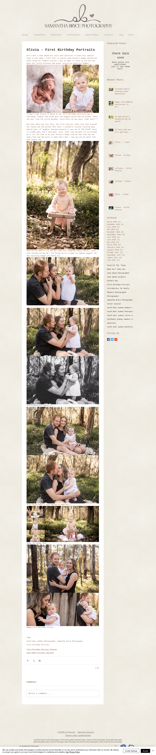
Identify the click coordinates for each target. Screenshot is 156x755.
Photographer (113, 296)
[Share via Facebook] (28, 660)
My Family (124, 288)
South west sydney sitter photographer (120, 315)
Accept (145, 751)
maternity (111, 323)
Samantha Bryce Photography (70, 641)
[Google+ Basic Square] (115, 339)
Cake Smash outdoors (116, 277)
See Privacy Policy (73, 752)
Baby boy (121, 269)
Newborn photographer (117, 292)
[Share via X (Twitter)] (34, 660)
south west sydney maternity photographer (120, 327)
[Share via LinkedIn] (40, 660)
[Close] (153, 751)
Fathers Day (112, 281)
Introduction (113, 288)
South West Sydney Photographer (41, 641)
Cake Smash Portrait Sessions (40, 653)
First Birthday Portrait (38, 645)
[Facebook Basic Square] (108, 339)
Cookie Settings (131, 751)
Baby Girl (111, 269)
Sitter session (114, 304)
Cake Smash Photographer (118, 273)
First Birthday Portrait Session (42, 649)
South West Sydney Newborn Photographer (120, 308)
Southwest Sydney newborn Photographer (120, 319)
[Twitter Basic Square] (112, 339)
